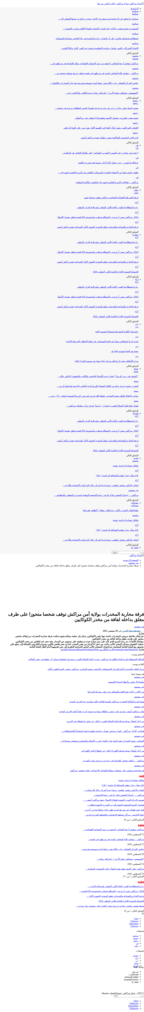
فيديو (136, 458)
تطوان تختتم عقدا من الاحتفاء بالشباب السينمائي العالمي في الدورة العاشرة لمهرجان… (98, 172)
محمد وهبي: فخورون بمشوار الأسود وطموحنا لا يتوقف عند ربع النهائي (106, 118)
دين (136, 324)
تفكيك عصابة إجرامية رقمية (125, 465)
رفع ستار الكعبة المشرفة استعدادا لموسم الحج (116, 331)
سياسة (135, 11)
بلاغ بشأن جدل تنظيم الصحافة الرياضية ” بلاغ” (117, 475)
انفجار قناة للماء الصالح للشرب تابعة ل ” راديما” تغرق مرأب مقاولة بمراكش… (102, 406)
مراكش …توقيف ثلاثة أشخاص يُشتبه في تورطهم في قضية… (116, 839)
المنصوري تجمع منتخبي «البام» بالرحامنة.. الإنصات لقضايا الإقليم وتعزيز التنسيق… (100, 28)
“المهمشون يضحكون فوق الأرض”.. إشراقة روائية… (120, 859)
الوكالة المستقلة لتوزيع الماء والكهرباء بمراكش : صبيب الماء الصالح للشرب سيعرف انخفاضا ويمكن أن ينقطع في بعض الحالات (86, 659)
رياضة (135, 100)
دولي (136, 190)
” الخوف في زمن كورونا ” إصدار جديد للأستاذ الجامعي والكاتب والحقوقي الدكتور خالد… (98, 376)
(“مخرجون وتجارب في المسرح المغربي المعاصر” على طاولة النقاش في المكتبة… (100, 153)
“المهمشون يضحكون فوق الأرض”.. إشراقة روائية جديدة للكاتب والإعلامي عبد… (101, 93)
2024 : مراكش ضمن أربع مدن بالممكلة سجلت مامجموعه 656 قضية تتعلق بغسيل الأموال (97, 217)
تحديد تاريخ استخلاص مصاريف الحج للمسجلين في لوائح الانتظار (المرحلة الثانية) (102, 341)
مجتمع (135, 56)
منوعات (134, 503)
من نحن (135, 972)
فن (137, 145)
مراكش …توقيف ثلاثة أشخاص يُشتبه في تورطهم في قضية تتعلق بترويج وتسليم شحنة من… (96, 73)
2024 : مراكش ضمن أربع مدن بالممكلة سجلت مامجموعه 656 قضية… (111, 891)
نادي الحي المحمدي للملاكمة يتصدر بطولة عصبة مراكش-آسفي (109, 137)
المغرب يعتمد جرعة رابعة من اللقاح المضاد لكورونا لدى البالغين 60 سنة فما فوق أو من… (97, 386)
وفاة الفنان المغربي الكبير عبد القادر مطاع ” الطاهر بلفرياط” (110, 510)
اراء (136, 958)
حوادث (135, 234)
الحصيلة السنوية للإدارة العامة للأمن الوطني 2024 (115, 272)
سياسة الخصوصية (131, 979)
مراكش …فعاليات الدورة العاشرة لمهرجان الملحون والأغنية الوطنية (107, 182)
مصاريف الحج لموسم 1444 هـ (124, 351)
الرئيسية (134, 8)
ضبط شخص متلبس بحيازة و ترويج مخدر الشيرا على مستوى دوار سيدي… (110, 906)
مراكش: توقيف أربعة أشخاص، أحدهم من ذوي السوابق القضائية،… (113, 829)
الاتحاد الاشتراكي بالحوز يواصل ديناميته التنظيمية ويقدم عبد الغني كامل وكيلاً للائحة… (99, 48)
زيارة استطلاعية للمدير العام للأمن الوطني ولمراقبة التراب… (116, 886)
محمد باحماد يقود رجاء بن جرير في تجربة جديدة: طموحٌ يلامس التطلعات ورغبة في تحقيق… (96, 108)
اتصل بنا (134, 547)
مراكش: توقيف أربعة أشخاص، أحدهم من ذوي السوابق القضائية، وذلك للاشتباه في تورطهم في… (94, 63)
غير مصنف (133, 490)
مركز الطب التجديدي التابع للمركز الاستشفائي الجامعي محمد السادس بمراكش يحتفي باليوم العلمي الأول (95, 669)
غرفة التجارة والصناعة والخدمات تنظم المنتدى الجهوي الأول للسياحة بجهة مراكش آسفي (97, 227)
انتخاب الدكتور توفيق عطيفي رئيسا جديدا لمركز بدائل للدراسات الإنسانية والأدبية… (100, 485)
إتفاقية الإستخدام (131, 977)
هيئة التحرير (133, 974)
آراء (136, 202)
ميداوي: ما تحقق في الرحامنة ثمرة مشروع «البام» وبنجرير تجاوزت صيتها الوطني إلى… (98, 19)
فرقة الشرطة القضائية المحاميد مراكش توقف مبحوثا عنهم (111, 197)
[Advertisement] (72, 589)
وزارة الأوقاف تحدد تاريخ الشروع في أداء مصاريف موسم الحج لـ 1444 (106, 361)
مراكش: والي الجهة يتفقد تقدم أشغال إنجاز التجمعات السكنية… (115, 869)
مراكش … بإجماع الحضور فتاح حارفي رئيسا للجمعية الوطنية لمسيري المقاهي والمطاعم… (96, 495)
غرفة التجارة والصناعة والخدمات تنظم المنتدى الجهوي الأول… (115, 896)
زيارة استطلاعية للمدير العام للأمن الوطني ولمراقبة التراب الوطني (107, 207)
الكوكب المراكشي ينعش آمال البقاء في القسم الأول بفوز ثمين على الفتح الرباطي (100, 128)
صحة (136, 369)
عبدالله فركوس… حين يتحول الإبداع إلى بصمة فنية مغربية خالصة (108, 162)
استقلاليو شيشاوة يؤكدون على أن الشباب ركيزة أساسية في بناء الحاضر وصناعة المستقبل (97, 38)
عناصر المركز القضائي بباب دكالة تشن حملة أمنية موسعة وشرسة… (112, 849)
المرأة (135, 413)
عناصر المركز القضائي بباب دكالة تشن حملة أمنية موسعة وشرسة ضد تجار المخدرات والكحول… (93, 83)
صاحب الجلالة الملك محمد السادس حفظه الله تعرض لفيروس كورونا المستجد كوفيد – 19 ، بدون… (93, 396)
